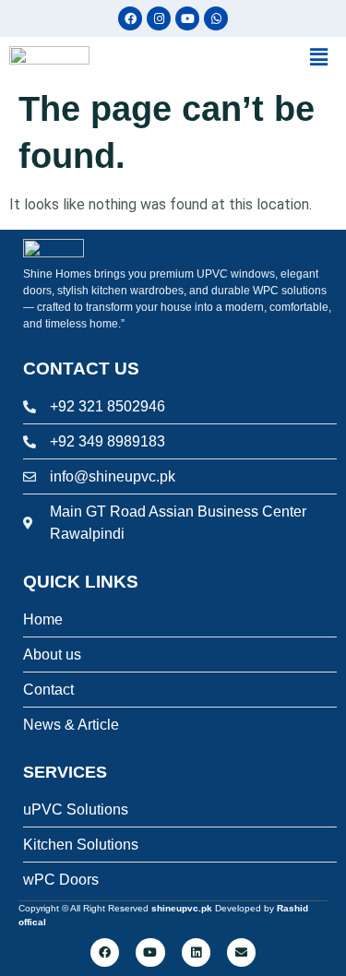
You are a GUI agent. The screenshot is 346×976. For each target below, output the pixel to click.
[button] (259, 57)
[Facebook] (130, 18)
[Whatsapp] (216, 18)
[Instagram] (159, 18)
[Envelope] (241, 952)
